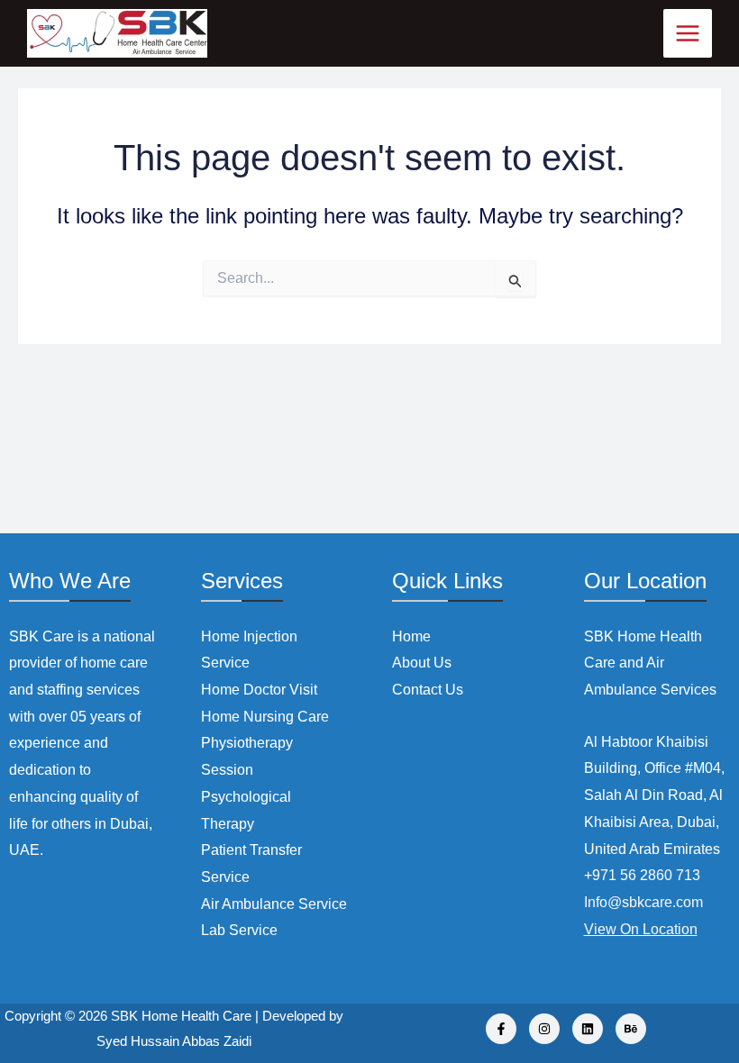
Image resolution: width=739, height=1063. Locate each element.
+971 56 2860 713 (642, 875)
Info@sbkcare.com (643, 902)
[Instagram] (544, 1028)
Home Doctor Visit (259, 689)
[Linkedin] (587, 1028)
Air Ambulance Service (274, 904)
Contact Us (427, 689)
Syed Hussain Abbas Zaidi (173, 1041)
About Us (422, 662)
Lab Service (239, 930)
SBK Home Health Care (181, 1015)
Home (411, 636)
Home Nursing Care (265, 716)
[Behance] (631, 1028)
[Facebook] (501, 1028)
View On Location (641, 929)
